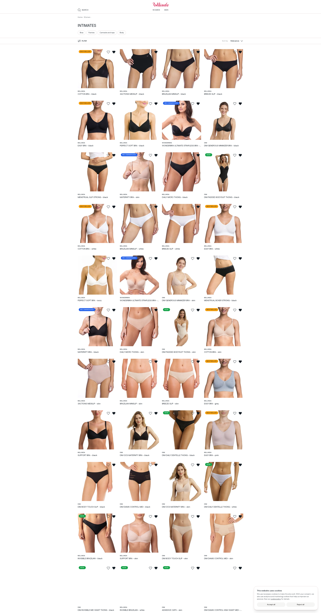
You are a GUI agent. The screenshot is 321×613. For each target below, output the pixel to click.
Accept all (271, 604)
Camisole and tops (107, 32)
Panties (91, 32)
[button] (232, 41)
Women (87, 17)
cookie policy (276, 599)
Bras (81, 32)
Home (80, 17)
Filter (84, 41)
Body (122, 32)
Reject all (300, 604)
